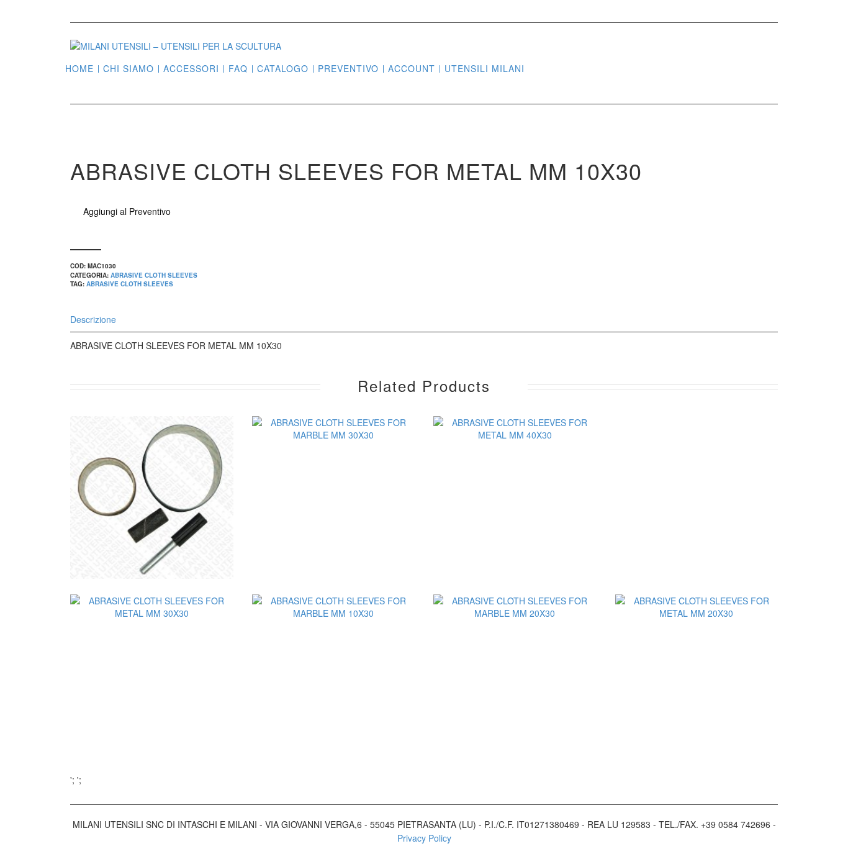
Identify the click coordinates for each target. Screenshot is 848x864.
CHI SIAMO (128, 68)
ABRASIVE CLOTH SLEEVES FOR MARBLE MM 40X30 (152, 526)
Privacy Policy (424, 838)
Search (539, 67)
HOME (79, 68)
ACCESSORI (191, 68)
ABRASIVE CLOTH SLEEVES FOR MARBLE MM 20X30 (515, 704)
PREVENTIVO (348, 68)
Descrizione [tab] (93, 319)
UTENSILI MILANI (484, 68)
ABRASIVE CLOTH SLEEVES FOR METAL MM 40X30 (514, 526)
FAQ (238, 68)
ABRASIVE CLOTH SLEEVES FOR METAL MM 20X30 (696, 704)
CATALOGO (283, 68)
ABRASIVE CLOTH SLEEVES (154, 275)
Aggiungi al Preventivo (127, 211)
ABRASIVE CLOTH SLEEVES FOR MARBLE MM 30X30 (333, 526)
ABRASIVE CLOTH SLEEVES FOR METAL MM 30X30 (151, 704)
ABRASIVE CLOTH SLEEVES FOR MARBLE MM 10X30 (333, 704)
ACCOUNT (411, 68)
